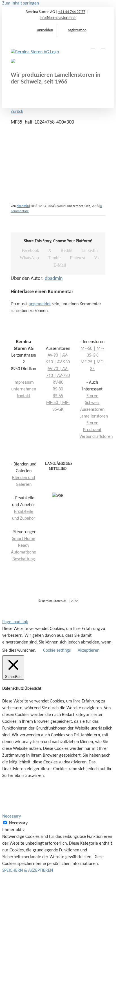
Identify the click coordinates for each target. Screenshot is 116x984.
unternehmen (23, 389)
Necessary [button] (11, 816)
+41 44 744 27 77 (71, 12)
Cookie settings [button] (57, 650)
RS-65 (58, 396)
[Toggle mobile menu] (103, 46)
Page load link (15, 622)
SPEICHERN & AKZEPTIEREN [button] (27, 870)
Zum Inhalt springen (20, 3)
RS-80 (58, 389)
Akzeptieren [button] (88, 650)
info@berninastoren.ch (58, 18)
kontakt (23, 396)
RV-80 (58, 382)
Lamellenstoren (93, 416)
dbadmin (23, 206)
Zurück (17, 111)
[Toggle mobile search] (93, 46)
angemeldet (40, 304)
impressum (24, 382)
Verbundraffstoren (96, 436)
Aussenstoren (92, 409)
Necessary (18, 823)
